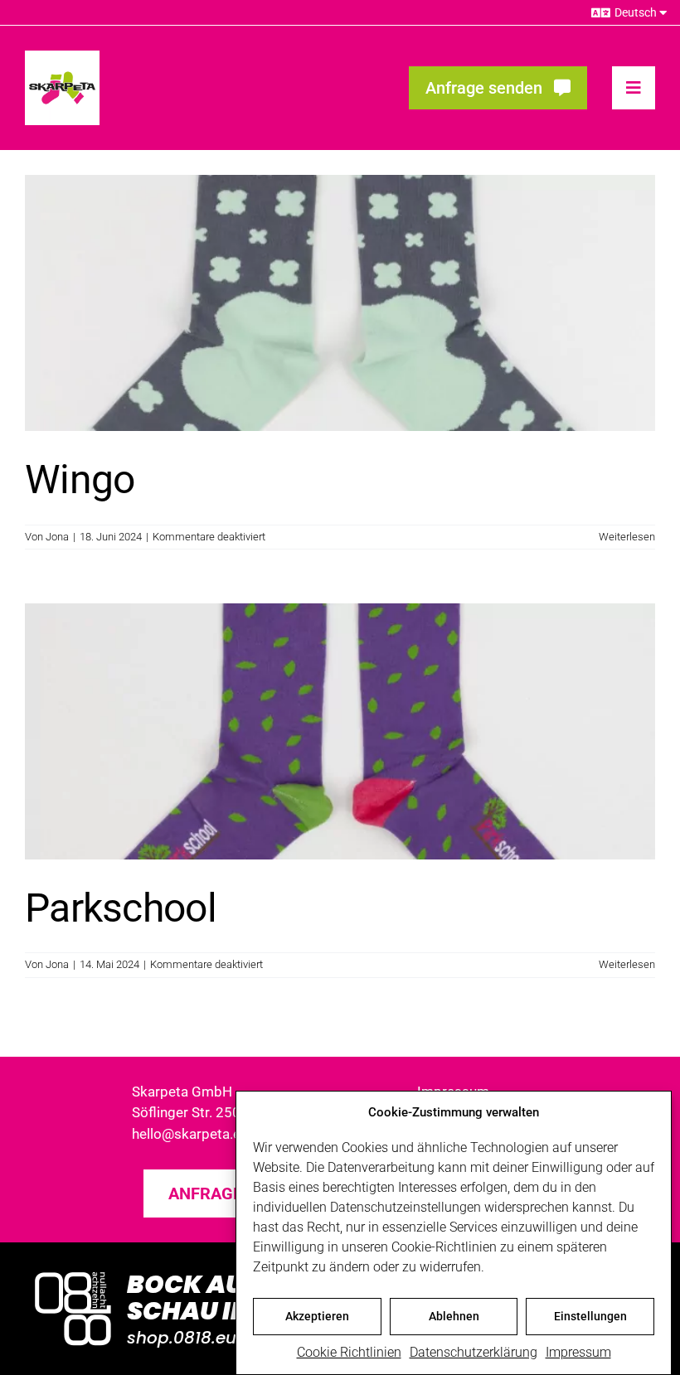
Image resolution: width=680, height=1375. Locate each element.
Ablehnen (454, 1316)
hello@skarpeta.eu (190, 1134)
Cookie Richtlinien (349, 1352)
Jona (57, 536)
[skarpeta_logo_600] (62, 57)
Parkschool (120, 908)
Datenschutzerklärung (473, 1352)
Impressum (578, 1352)
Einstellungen (590, 1316)
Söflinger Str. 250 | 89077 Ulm (226, 1112)
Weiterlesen (627, 536)
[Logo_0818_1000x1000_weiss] (73, 1273)
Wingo (79, 479)
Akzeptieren (317, 1316)
